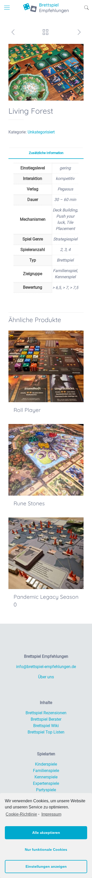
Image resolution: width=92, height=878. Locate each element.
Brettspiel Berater (46, 719)
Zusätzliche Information (46, 153)
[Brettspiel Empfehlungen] (46, 7)
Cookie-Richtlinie (21, 814)
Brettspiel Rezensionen (46, 712)
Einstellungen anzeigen (46, 866)
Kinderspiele (46, 764)
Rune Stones (29, 503)
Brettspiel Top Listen (46, 732)
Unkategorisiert (41, 132)
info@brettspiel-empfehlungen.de (46, 666)
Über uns (46, 676)
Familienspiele (46, 770)
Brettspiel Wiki (46, 725)
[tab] (46, 153)
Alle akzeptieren (46, 833)
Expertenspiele (46, 783)
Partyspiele (46, 789)
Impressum (51, 814)
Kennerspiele (45, 777)
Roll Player (27, 410)
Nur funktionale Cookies (46, 849)
